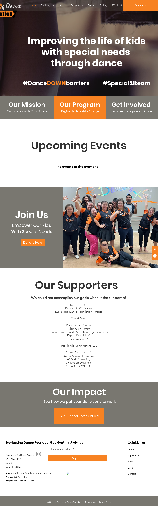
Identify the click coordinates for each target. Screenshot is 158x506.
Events (131, 467)
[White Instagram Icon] (155, 250)
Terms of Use (90, 502)
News (130, 461)
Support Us (133, 455)
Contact (132, 473)
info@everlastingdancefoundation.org (31, 472)
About (131, 449)
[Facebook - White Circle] (155, 256)
